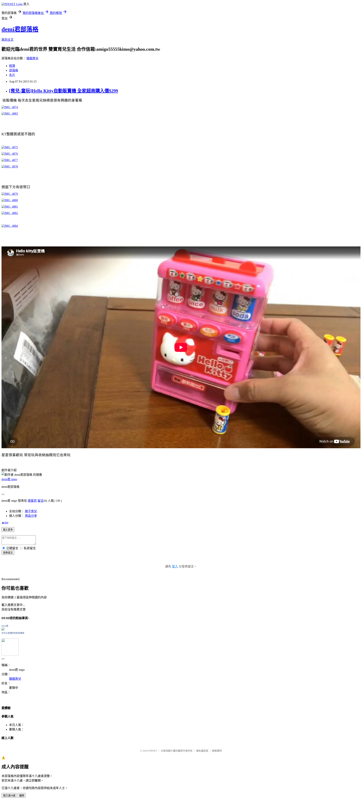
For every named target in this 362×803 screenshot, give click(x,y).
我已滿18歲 (9, 795)
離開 (21, 795)
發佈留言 (8, 552)
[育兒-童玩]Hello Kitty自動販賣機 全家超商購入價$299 (63, 90)
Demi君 (5, 626)
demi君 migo (9, 479)
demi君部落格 (20, 29)
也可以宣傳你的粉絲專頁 (13, 633)
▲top (5, 522)
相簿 (12, 65)
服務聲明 (217, 750)
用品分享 (31, 515)
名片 (12, 74)
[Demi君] (3, 629)
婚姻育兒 (32, 58)
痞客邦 (32, 500)
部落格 (13, 70)
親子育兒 (31, 511)
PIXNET (153, 750)
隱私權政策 (202, 750)
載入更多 (8, 529)
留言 (41, 500)
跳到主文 (8, 39)
